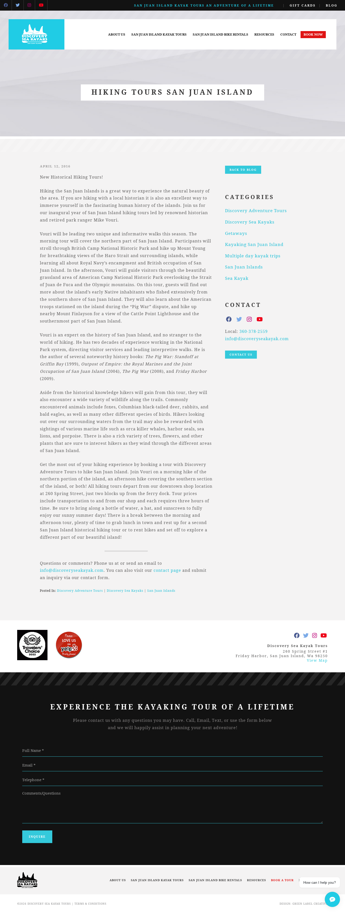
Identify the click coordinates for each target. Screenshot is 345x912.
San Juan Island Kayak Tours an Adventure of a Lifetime (204, 5)
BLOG (331, 5)
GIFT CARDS (303, 5)
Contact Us (241, 354)
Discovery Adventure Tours (80, 590)
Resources (264, 34)
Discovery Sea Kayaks (125, 590)
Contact (288, 34)
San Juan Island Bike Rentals (220, 34)
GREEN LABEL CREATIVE (310, 903)
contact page (167, 570)
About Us (116, 34)
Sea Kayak (237, 278)
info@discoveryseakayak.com (72, 570)
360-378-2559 (253, 331)
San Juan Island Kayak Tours (159, 34)
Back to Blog (243, 169)
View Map (317, 660)
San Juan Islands (161, 590)
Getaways (236, 233)
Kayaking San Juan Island (254, 244)
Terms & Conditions (90, 903)
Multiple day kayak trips (253, 256)
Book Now (313, 34)
